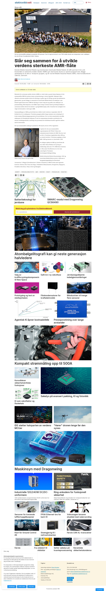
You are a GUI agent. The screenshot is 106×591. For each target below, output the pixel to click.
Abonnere (44, 3)
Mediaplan (36, 3)
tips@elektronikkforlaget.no (79, 573)
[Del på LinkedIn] (88, 84)
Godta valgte (22, 586)
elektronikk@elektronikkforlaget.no (80, 571)
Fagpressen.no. (8, 580)
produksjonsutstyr (28, 172)
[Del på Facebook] (83, 84)
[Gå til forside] (23, 2)
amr (37, 172)
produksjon (55, 172)
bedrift (17, 172)
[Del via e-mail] (90, 84)
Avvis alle (31, 586)
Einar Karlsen (55, 567)
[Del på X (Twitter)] (86, 84)
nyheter (42, 172)
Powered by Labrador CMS (53, 588)
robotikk (64, 172)
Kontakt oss (66, 3)
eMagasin (51, 3)
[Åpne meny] (86, 2)
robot (48, 172)
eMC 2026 (59, 3)
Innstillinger (99, 589)
